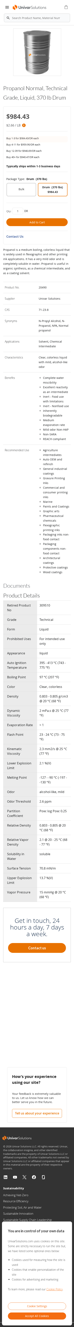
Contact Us (14, 236)
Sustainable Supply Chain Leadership (27, 1220)
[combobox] (37, 18)
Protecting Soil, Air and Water (22, 1207)
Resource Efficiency (15, 1201)
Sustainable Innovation (18, 1213)
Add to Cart (37, 222)
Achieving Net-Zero (15, 1195)
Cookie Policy (54, 1289)
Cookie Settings (37, 1306)
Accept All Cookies (37, 1316)
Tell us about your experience (37, 1113)
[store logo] (29, 7)
